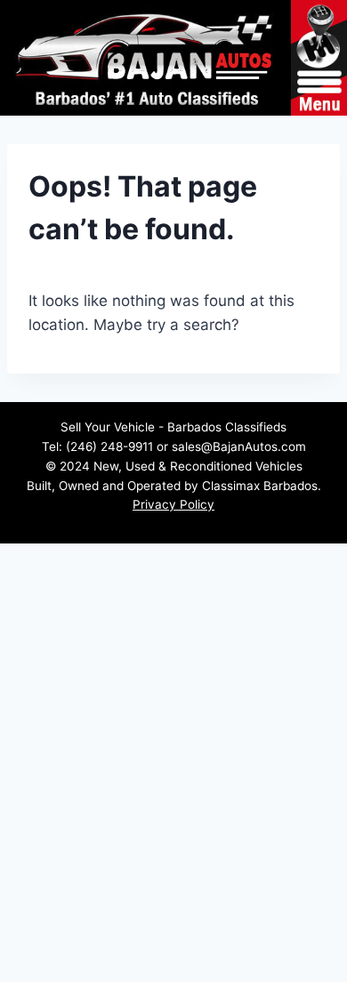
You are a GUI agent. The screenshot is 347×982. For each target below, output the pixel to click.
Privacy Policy (173, 504)
